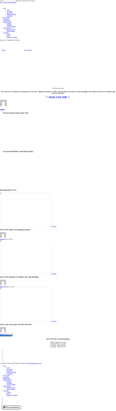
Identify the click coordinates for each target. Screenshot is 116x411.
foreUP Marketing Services (34, 363)
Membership (6, 378)
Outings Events (7, 380)
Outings (9, 381)
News (8, 393)
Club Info (6, 390)
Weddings (9, 383)
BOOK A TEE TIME (58, 97)
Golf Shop (9, 374)
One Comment (28, 50)
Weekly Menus (11, 389)
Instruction (9, 370)
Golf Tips (2, 41)
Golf (4, 366)
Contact (9, 392)
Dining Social (7, 386)
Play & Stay (6, 375)
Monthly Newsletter (12, 395)
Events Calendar (11, 384)
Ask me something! (12, 407)
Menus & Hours (11, 387)
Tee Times (9, 369)
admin (3, 50)
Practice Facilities (11, 372)
